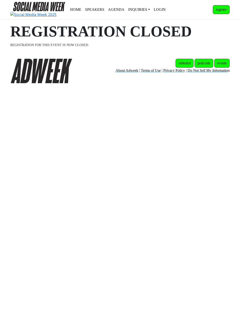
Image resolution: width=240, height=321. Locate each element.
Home (75, 10)
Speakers (94, 10)
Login (160, 10)
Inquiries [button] (137, 10)
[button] (221, 9)
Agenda (116, 10)
